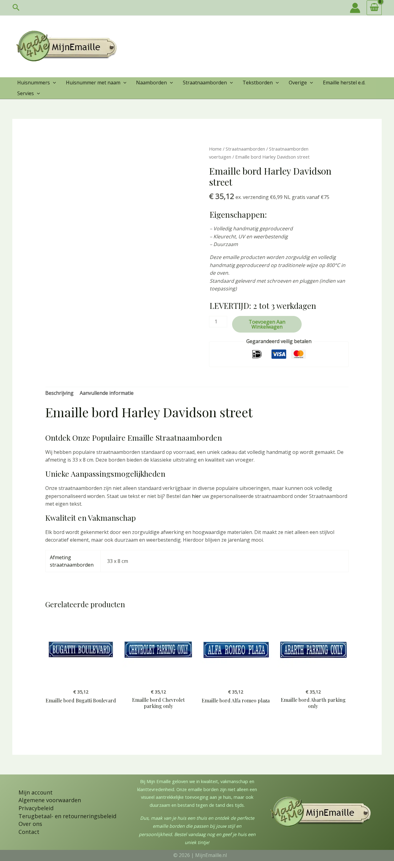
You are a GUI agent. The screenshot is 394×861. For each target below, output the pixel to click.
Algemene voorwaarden (49, 800)
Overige (298, 82)
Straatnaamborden (205, 82)
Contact (28, 831)
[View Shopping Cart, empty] (374, 7)
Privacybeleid (36, 808)
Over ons (30, 823)
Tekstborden (258, 82)
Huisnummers (33, 82)
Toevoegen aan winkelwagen (267, 324)
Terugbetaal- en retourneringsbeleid (67, 816)
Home (215, 149)
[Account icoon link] (355, 7)
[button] (16, 7)
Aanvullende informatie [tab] (107, 393)
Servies (25, 93)
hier (196, 496)
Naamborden (151, 82)
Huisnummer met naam (93, 82)
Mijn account (35, 792)
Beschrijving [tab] (59, 393)
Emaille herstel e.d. (344, 82)
